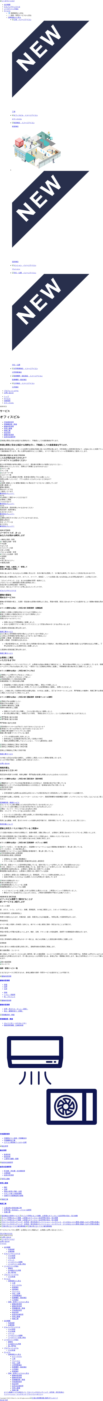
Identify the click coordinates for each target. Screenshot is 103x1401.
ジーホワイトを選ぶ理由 (17, 1264)
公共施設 (15, 1300)
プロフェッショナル (11, 391)
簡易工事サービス (6, 632)
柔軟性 (10, 1268)
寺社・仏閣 (16, 1293)
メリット (11, 1260)
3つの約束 (11, 1277)
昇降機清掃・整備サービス (9, 802)
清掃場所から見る (17, 13)
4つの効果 (11, 1258)
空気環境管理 (17, 1310)
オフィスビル (9, 403)
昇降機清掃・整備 (18, 1308)
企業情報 (11, 1251)
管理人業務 (16, 1316)
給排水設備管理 (17, 1314)
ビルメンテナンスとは (12, 7)
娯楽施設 (15, 1287)
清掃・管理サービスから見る (21, 15)
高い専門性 (12, 1272)
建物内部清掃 (17, 1304)
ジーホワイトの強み (11, 9)
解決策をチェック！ (7, 493)
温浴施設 (15, 1289)
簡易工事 (15, 1319)
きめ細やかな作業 (14, 1270)
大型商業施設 (17, 1295)
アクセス (3, 1243)
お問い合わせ (9, 393)
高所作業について (6, 824)
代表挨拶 (11, 1249)
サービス (7, 11)
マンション (16, 1291)
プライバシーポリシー (35, 1394)
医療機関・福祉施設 (19, 1298)
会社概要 (7, 5)
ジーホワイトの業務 (15, 1262)
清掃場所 (7, 401)
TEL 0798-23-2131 (6, 1233)
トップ (6, 396)
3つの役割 (11, 1256)
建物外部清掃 (17, 1306)
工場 (13, 1283)
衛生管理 (15, 1312)
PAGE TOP (4, 1400)
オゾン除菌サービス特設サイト (15, 1392)
